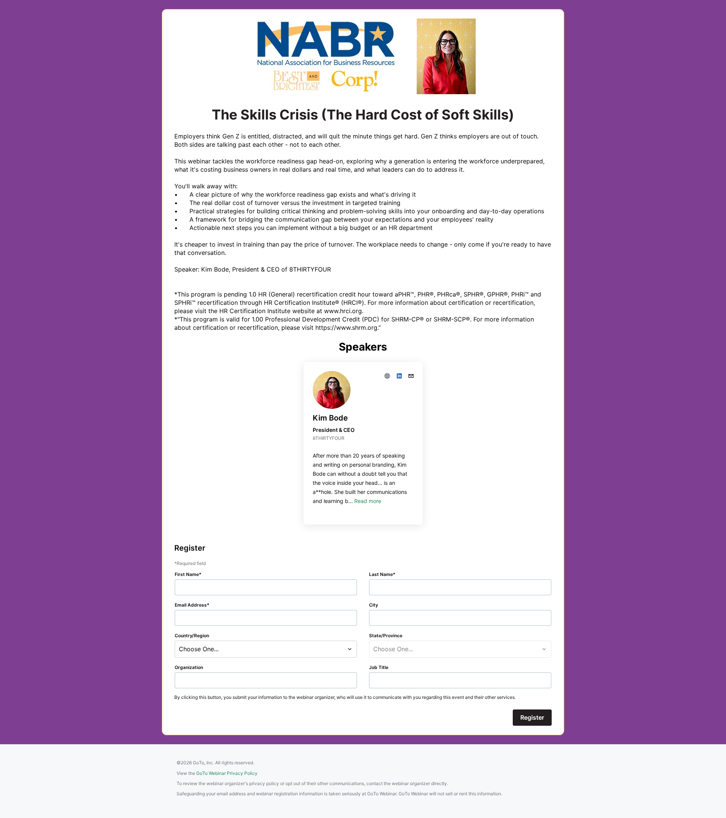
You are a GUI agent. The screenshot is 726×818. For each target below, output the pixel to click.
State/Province (385, 635)
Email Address (191, 605)
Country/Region (192, 635)
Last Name (381, 574)
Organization (189, 667)
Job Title (378, 667)
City (373, 605)
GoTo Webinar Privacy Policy (227, 773)
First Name (187, 574)
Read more (367, 501)
